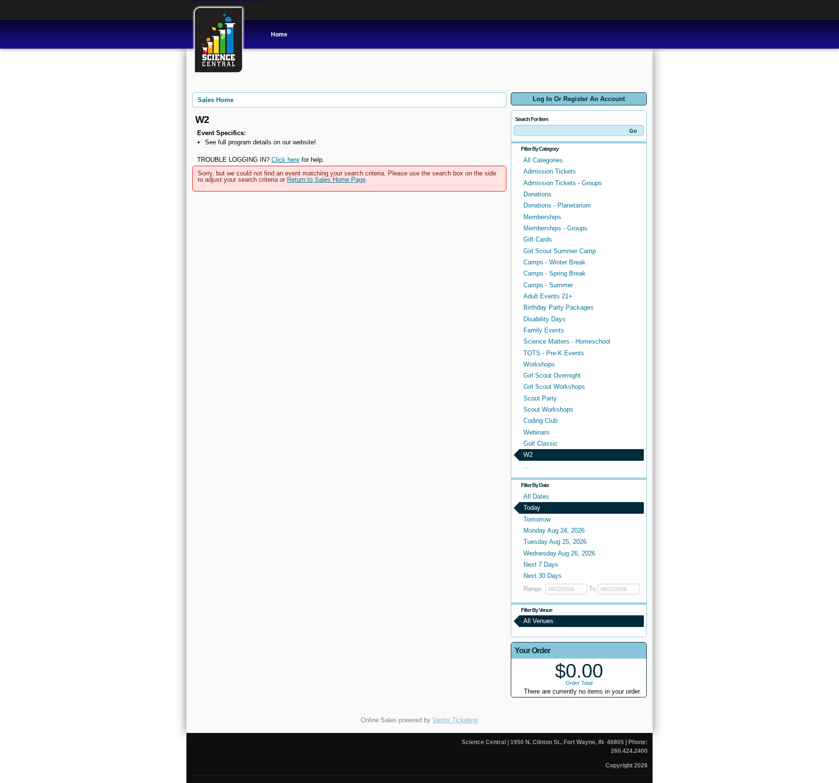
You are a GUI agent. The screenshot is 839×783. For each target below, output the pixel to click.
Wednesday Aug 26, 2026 (559, 553)
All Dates (536, 496)
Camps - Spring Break (554, 273)
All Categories (543, 160)
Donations (537, 194)
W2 (528, 454)
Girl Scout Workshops (554, 386)
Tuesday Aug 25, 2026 (555, 541)
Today (531, 507)
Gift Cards (537, 239)
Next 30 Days (542, 575)
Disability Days (544, 319)
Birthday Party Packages (558, 307)
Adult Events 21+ (547, 296)
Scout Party (540, 398)
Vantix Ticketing (455, 720)
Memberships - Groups (555, 228)
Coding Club (540, 420)
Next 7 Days (540, 564)
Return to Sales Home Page (326, 179)
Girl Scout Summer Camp (559, 251)
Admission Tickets (549, 171)
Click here (285, 159)
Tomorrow (537, 519)
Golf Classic (540, 443)
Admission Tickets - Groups (562, 183)
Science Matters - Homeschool (566, 341)
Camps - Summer (548, 285)
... (526, 466)
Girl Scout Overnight (552, 375)
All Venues (538, 621)
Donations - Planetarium (557, 205)
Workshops (539, 364)
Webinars (536, 432)
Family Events (543, 330)
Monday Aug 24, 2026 (554, 530)
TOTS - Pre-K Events (553, 353)
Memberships (542, 217)
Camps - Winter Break (554, 262)
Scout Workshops (548, 409)
